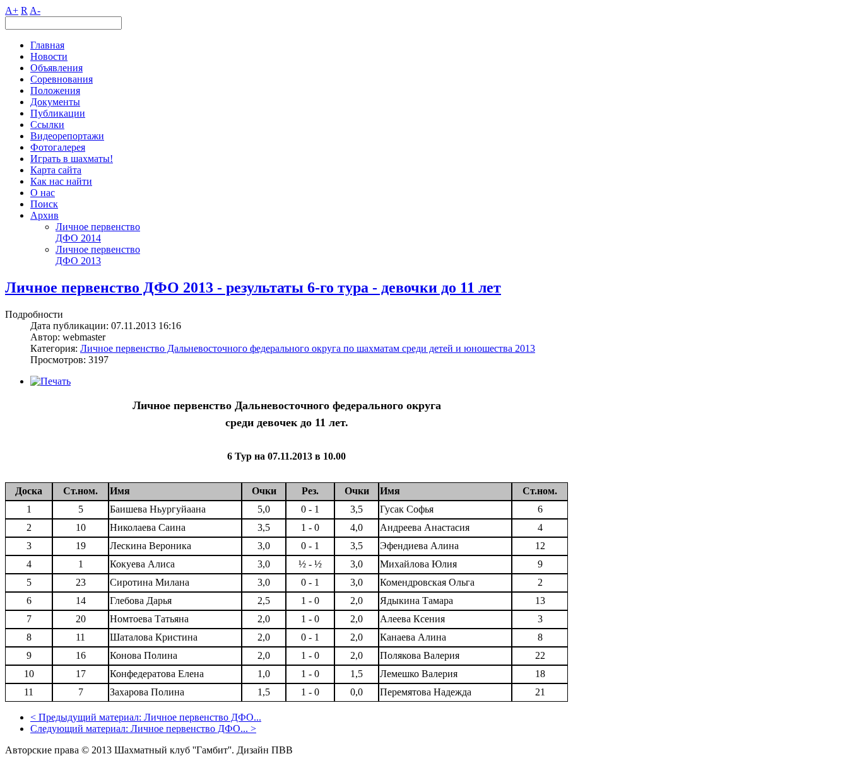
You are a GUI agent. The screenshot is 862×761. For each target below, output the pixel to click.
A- (35, 10)
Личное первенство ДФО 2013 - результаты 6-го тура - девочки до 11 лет (253, 287)
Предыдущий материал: (91, 717)
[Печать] (50, 381)
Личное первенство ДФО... (202, 717)
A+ (11, 10)
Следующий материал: (80, 728)
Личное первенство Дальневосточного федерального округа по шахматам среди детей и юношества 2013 (307, 348)
